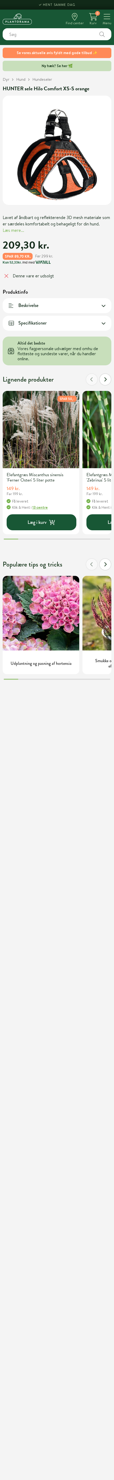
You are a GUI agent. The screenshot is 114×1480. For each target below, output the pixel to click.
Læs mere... (13, 230)
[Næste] (105, 379)
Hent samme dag (59, 4)
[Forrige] (92, 379)
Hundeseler (42, 79)
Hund (20, 79)
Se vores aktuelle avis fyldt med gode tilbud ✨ (57, 52)
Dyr (6, 79)
